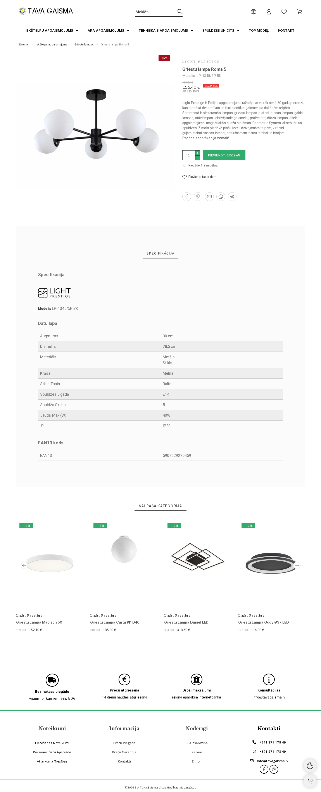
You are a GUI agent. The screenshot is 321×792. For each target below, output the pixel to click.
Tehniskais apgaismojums (163, 30)
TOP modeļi (259, 30)
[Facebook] (264, 769)
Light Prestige (201, 61)
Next (297, 565)
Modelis (45, 309)
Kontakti (286, 30)
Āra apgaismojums (106, 30)
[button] (199, 177)
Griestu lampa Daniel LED (186, 622)
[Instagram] (273, 769)
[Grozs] (310, 781)
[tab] (160, 253)
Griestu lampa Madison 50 (39, 622)
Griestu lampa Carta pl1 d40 (115, 622)
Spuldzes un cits (218, 30)
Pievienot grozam (224, 155)
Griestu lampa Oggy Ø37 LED (263, 622)
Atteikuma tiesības (52, 761)
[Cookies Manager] (310, 765)
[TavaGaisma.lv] (45, 12)
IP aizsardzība (197, 743)
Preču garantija (124, 752)
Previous (24, 565)
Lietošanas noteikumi (52, 743)
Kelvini (197, 752)
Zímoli (196, 761)
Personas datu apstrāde (52, 752)
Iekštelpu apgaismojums (49, 30)
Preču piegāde (124, 743)
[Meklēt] (180, 11)
